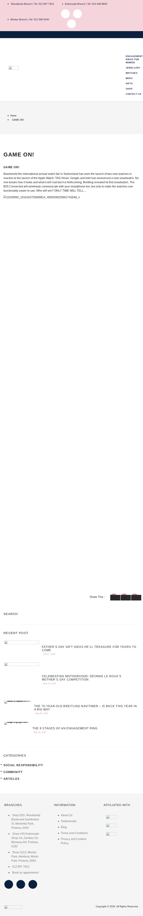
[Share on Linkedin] (136, 597)
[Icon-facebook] (65, 13)
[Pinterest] (71, 23)
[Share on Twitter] (126, 597)
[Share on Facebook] (115, 597)
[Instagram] (77, 13)
